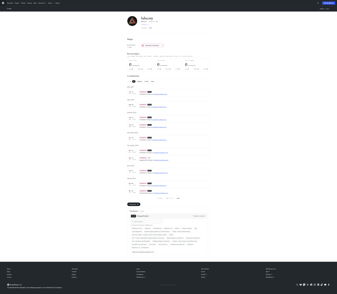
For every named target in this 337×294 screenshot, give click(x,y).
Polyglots (139, 81)
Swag (203, 277)
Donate (204, 274)
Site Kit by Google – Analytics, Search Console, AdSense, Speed (149, 234)
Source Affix (152, 244)
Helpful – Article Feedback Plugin (181, 231)
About (9, 269)
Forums (147, 81)
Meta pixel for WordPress (193, 238)
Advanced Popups (187, 228)
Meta (152, 81)
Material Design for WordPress (175, 238)
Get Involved (205, 269)
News (8, 271)
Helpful (171, 234)
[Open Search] (318, 3)
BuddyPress (270, 277)
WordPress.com (271, 269)
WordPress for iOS (137, 228)
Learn (138, 269)
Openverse (148, 228)
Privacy (9, 277)
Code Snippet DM (136, 231)
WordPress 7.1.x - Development (140, 247)
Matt (268, 271)
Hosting (9, 274)
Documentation (140, 271)
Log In (327, 8)
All (133, 81)
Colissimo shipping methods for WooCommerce (157, 231)
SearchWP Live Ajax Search (139, 244)
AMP (195, 228)
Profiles (9, 8)
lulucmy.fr (144, 24)
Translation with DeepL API (177, 244)
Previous (160, 198)
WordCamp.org (157, 228)
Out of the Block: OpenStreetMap (141, 241)
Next (178, 198)
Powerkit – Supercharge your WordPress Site (185, 241)
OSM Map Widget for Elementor (161, 241)
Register (322, 8)
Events (203, 271)
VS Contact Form (163, 244)
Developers (139, 274)
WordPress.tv (141, 277)
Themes (74, 271)
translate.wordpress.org (160, 94)
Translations (133, 204)
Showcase (75, 269)
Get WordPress (329, 3)
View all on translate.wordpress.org (142, 252)
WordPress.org (168, 228)
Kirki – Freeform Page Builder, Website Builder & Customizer (148, 238)
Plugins (74, 274)
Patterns (177, 228)
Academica (190, 244)
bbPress (269, 274)
